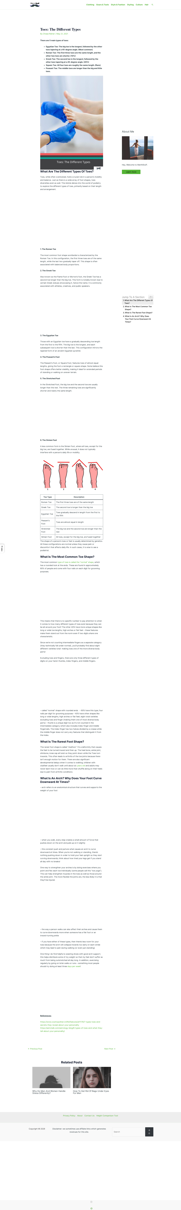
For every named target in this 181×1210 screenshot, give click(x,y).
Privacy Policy (69, 1116)
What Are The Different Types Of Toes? (139, 301)
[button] (152, 4)
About (80, 1116)
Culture (139, 5)
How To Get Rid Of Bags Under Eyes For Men (91, 1092)
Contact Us (89, 1116)
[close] (91, 1202)
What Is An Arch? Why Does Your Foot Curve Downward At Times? (138, 319)
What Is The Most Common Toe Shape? (138, 307)
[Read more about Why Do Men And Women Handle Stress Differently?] (51, 1077)
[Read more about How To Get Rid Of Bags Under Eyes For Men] (92, 1077)
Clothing (90, 5)
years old (81, 766)
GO (149, 1131)
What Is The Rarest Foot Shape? (138, 313)
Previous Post (35, 1049)
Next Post (109, 1049)
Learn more (131, 172)
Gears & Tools (102, 5)
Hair (146, 5)
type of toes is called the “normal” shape (75, 562)
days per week (73, 966)
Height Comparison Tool (107, 1116)
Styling (130, 5)
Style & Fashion (118, 5)
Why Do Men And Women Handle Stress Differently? (48, 1092)
